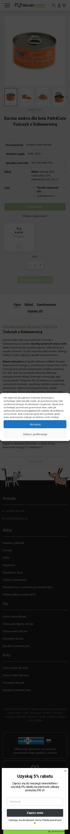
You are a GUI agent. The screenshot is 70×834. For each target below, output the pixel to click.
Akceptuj (35, 424)
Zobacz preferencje (35, 434)
